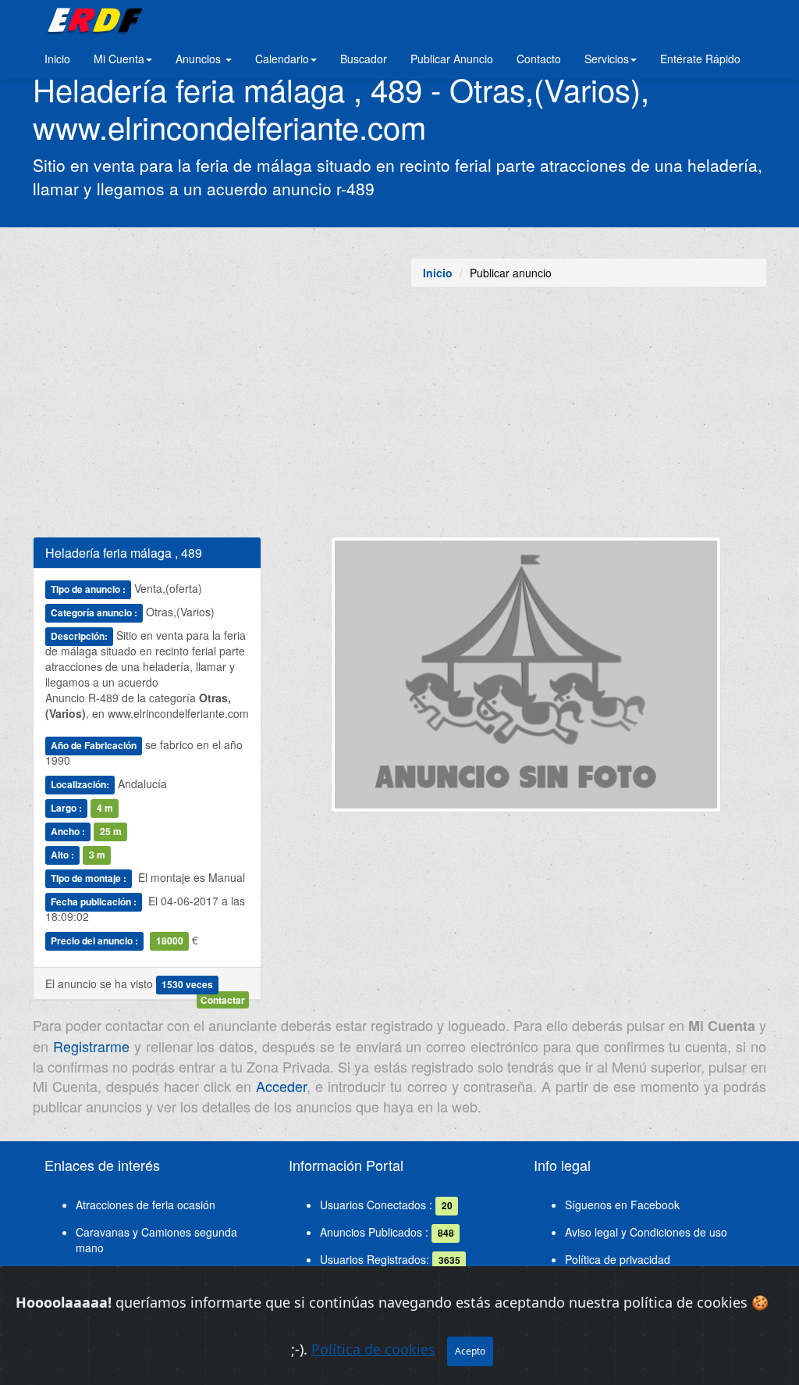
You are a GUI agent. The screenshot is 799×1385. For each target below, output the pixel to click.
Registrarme (91, 1046)
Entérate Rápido (700, 58)
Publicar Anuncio (451, 58)
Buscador (363, 58)
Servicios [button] (606, 58)
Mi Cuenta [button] (119, 58)
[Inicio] (92, 19)
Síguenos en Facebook (622, 1204)
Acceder (281, 1086)
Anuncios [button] (200, 58)
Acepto (470, 1351)
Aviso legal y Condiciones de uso (646, 1232)
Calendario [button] (282, 58)
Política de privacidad (617, 1259)
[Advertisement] (399, 419)
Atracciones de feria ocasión (145, 1204)
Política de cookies (373, 1349)
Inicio (57, 58)
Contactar (223, 1000)
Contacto (539, 58)
